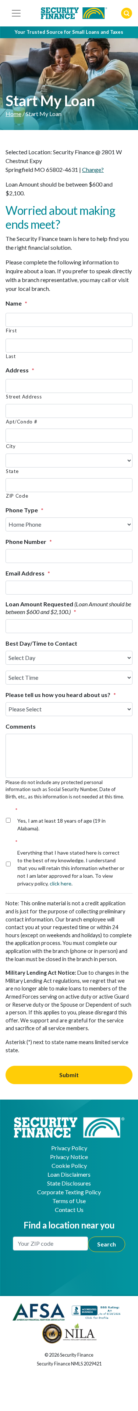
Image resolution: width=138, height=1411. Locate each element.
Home (13, 113)
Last (11, 356)
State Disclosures (69, 1183)
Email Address (28, 573)
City (11, 446)
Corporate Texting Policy (69, 1191)
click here (60, 883)
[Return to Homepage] (69, 1126)
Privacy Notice (69, 1156)
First (11, 330)
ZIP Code (17, 496)
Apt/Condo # (21, 422)
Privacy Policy (69, 1147)
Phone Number (29, 541)
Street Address (24, 397)
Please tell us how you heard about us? (61, 694)
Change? (93, 169)
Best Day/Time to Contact (41, 643)
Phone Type (24, 509)
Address (20, 370)
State (12, 471)
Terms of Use (69, 1200)
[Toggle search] (126, 13)
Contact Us (69, 1209)
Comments (21, 726)
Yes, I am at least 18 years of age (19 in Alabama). (61, 819)
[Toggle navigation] (16, 13)
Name (16, 303)
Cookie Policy (69, 1165)
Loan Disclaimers (69, 1174)
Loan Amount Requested (68, 607)
